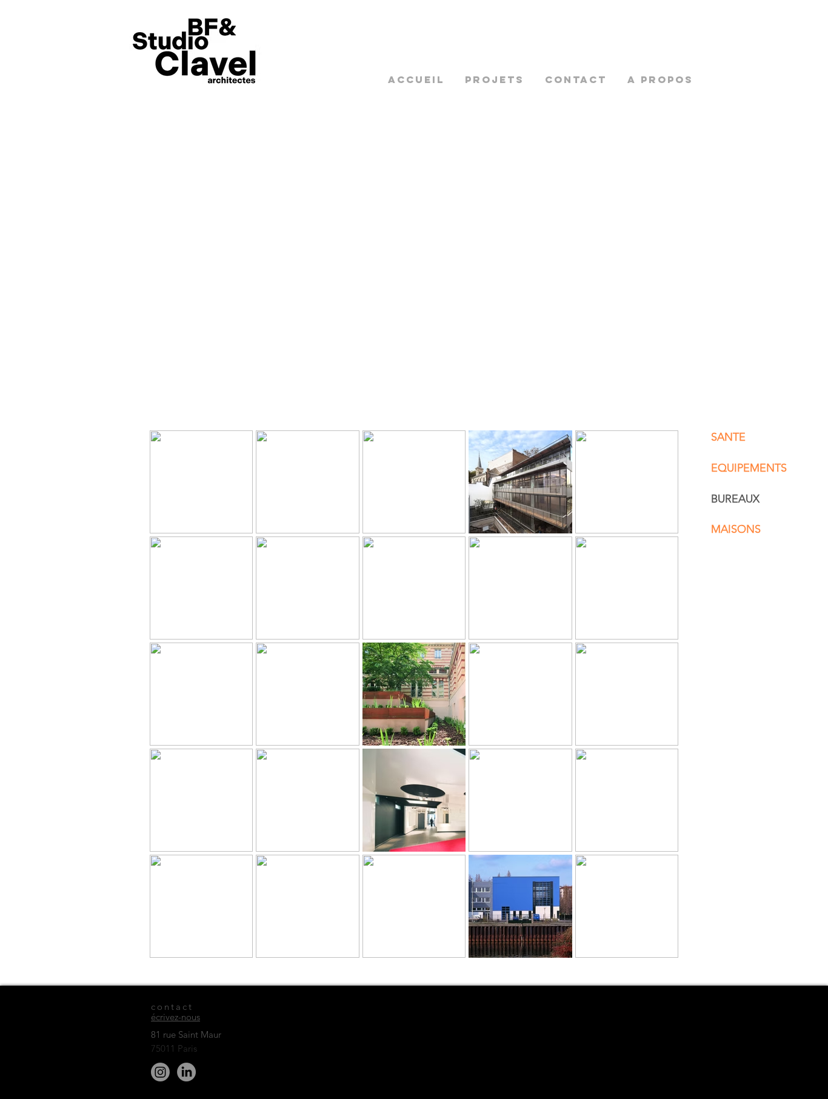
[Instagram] (160, 1072)
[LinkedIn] (186, 1072)
